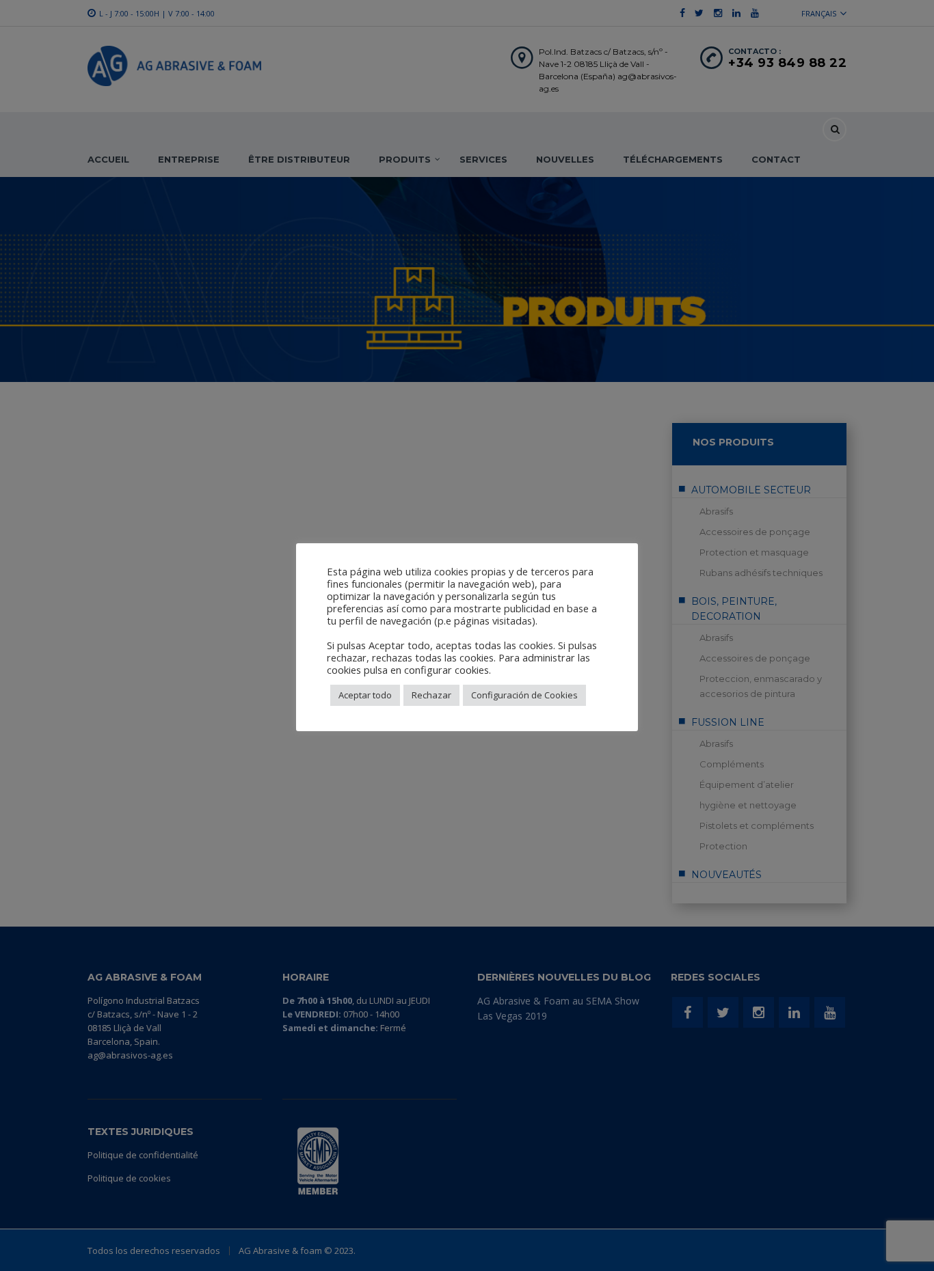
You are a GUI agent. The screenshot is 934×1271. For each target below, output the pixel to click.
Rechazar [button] (431, 695)
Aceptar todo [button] (365, 695)
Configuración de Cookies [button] (524, 695)
